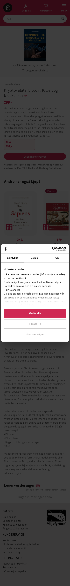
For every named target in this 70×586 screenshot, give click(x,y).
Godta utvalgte (35, 334)
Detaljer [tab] (35, 257)
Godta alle (35, 313)
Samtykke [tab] (12, 257)
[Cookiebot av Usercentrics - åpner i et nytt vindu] (52, 249)
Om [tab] (57, 257)
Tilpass (33, 323)
